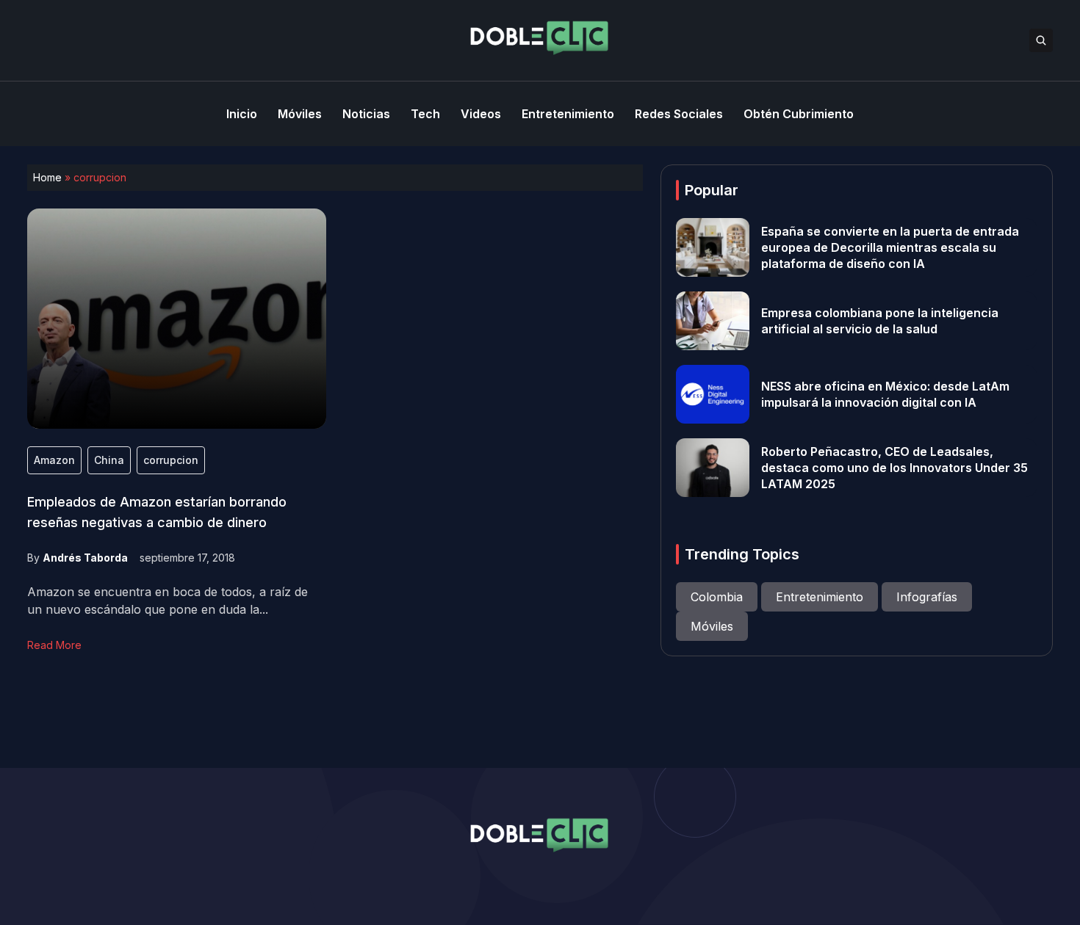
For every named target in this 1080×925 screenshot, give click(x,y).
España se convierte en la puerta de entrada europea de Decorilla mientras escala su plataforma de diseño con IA (890, 247)
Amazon (54, 460)
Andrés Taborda (85, 557)
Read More (54, 645)
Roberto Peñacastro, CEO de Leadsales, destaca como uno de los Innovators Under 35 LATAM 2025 (894, 467)
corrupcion (170, 460)
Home (47, 177)
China (109, 460)
